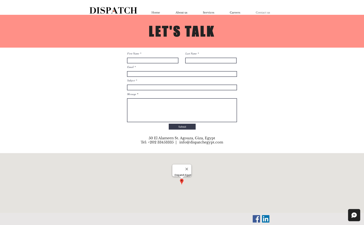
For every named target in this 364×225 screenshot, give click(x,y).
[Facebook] (256, 219)
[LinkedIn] (265, 219)
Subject (131, 80)
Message (131, 94)
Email (130, 67)
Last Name (191, 53)
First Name (133, 53)
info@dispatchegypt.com (201, 142)
